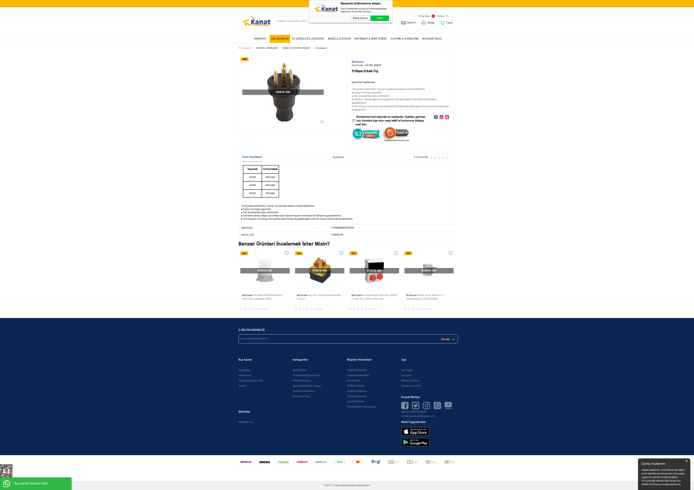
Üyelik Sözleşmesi (357, 391)
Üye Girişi (406, 375)
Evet (379, 18)
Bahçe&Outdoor (302, 381)
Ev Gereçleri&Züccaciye (306, 375)
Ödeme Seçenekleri (358, 375)
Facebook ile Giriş (411, 386)
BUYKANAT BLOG (432, 39)
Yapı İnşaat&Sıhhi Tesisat (307, 386)
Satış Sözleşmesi (356, 396)
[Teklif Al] (396, 141)
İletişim (243, 386)
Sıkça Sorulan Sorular (251, 381)
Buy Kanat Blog (301, 396)
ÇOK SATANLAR (279, 39)
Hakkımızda (245, 375)
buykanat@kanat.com (418, 416)
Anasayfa (260, 39)
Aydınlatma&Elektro (304, 391)
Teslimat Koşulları (357, 370)
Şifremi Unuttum (410, 381)
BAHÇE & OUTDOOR (339, 39)
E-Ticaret (336, 485)
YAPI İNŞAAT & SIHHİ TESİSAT (370, 39)
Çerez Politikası (355, 401)
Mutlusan (247, 295)
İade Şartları (354, 381)
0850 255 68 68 (418, 412)
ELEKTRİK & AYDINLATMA (405, 39)
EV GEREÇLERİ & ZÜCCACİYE (308, 39)
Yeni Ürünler (299, 370)
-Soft (327, 485)
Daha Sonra (360, 18)
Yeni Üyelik (407, 370)
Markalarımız (246, 422)
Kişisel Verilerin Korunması (361, 407)
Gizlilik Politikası (355, 386)
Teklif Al (411, 23)
